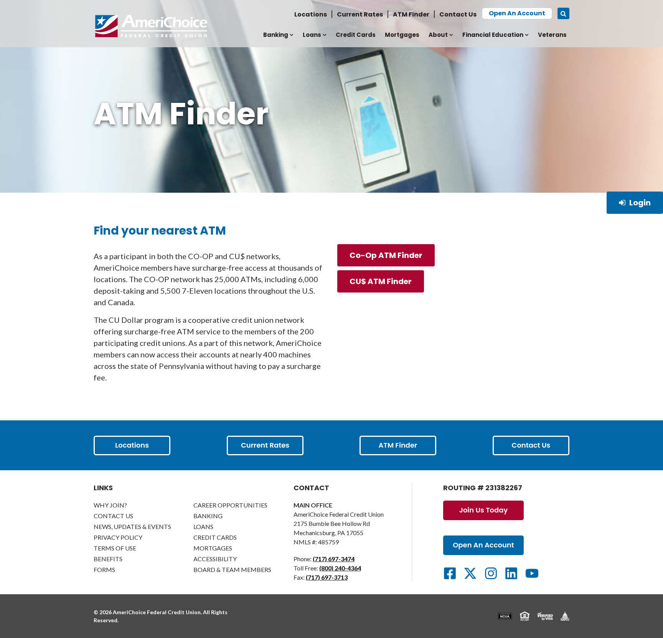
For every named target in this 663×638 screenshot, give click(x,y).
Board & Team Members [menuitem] (232, 569)
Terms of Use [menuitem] (115, 548)
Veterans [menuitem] (552, 35)
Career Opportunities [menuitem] (230, 505)
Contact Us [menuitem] (458, 14)
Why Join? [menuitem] (110, 505)
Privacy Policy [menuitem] (118, 537)
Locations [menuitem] (310, 14)
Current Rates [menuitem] (360, 14)
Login (640, 202)
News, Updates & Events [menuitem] (132, 526)
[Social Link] (450, 573)
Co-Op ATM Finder (386, 255)
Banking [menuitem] (275, 35)
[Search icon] (563, 13)
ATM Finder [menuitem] (411, 14)
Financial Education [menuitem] (492, 35)
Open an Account (517, 13)
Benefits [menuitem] (108, 558)
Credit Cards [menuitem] (356, 35)
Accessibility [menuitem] (215, 558)
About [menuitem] (438, 35)
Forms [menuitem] (104, 569)
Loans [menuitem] (312, 35)
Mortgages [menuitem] (402, 35)
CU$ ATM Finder (381, 281)
